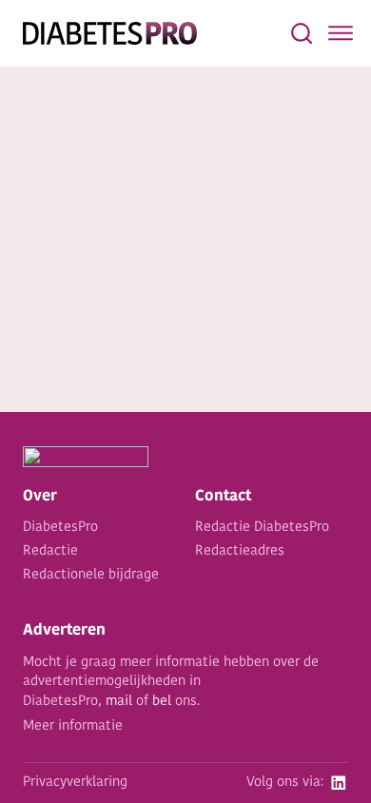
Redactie (50, 551)
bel (161, 702)
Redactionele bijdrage (91, 575)
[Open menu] (341, 33)
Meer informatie (73, 726)
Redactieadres (239, 551)
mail (119, 702)
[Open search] (302, 33)
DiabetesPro (60, 527)
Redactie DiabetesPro (262, 527)
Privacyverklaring (75, 782)
